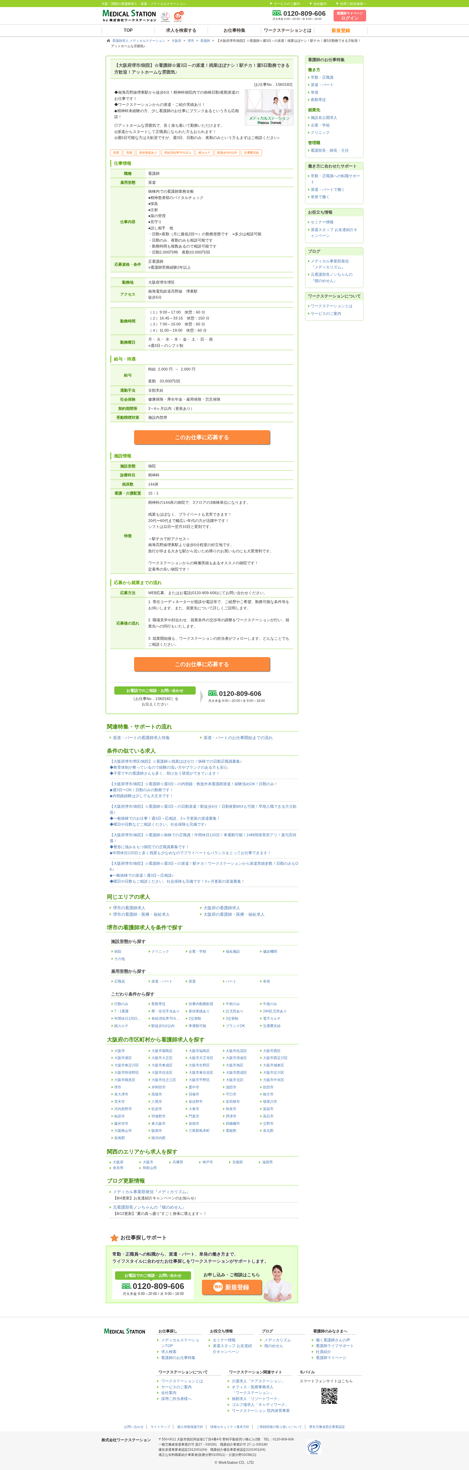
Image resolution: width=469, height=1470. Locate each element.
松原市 (156, 1109)
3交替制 (232, 1018)
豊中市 (194, 1087)
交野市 (268, 1123)
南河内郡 (158, 1138)
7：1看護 (121, 1011)
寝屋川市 (270, 1102)
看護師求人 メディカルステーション (139, 41)
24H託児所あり (275, 1011)
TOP (128, 30)
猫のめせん (273, 1346)
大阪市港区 (123, 1058)
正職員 (119, 981)
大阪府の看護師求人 (222, 907)
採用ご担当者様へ (353, 4)
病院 (117, 951)
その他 (119, 959)
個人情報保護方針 (190, 1427)
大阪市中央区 (273, 1080)
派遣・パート (162, 981)
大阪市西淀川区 (275, 1058)
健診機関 (270, 951)
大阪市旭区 (234, 1065)
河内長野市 (123, 1109)
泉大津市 (121, 1094)
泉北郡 (268, 1131)
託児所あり (234, 1011)
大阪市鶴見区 (124, 1080)
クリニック (160, 951)
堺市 (191, 41)
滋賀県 (267, 1162)
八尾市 (156, 1102)
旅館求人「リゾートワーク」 (256, 1399)
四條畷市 (233, 1123)
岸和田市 (158, 1087)
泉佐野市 (196, 1102)
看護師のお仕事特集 (178, 1358)
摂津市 (231, 1116)
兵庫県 (178, 1162)
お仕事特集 (234, 30)
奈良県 (118, 1168)
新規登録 (237, 1287)
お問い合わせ (134, 1427)
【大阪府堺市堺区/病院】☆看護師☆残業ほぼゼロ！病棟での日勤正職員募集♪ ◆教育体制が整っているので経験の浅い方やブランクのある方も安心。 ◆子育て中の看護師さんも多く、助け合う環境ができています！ (176, 767)
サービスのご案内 (287, 4)
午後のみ (270, 1004)
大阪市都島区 (162, 1051)
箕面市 (268, 1109)
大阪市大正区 (162, 1058)
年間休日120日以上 (129, 1018)
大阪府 (177, 41)
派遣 (192, 981)
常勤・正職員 (322, 77)
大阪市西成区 (236, 1072)
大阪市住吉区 (162, 1072)
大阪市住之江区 (163, 1080)
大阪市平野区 (199, 1080)
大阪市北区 (234, 1080)
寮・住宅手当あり (165, 1011)
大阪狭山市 (123, 1131)
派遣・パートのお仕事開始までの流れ (238, 737)
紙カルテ (121, 1026)
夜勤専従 (158, 1004)
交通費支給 (272, 1026)
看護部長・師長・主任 (330, 150)
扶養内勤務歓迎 (201, 1004)
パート (231, 981)
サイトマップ (160, 1427)
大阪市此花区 (236, 1051)
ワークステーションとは (288, 30)
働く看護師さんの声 (333, 1340)
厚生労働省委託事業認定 (327, 1427)
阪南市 (156, 1131)
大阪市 (119, 1051)
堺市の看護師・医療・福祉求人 (141, 914)
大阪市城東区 (273, 1065)
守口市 (231, 1094)
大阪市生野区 (199, 1065)
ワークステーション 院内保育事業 (261, 1411)
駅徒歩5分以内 (163, 1026)
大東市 (194, 1109)
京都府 (237, 1162)
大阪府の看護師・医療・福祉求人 (234, 914)
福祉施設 (233, 951)
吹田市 (268, 1087)
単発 (266, 981)
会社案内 (320, 4)
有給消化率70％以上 (167, 1018)
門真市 (194, 1116)
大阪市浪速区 (236, 1058)
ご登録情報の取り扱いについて (279, 1427)
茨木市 (119, 1102)
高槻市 (156, 1094)
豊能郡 (231, 1131)
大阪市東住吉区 (201, 1072)
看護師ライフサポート (335, 1346)
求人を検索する (181, 30)
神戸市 (207, 1162)
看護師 (205, 41)
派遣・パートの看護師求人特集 (141, 737)
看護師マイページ (331, 1358)
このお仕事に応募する (202, 437)
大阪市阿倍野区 (126, 1072)
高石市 (268, 1116)
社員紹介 (323, 1352)
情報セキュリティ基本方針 (229, 1427)
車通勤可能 (197, 1026)
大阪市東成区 (162, 1065)
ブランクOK (235, 1026)
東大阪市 (158, 1123)
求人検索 (168, 1352)
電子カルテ (272, 1018)
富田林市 (233, 1102)
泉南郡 (119, 1138)
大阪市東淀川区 (126, 1065)
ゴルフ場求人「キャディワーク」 (260, 1405)
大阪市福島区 (199, 1051)
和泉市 (231, 1109)
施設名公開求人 (324, 117)
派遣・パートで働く (328, 189)
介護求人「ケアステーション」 (258, 1381)
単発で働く (320, 197)
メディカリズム (277, 1340)
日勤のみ (121, 1004)
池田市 (231, 1087)
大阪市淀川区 (273, 1072)
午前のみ (233, 1004)
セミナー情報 (322, 222)
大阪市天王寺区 (201, 1058)
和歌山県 (150, 1168)
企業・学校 (197, 951)
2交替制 (195, 1018)
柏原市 (119, 1116)
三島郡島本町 (199, 1131)
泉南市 (194, 1123)
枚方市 (268, 1094)
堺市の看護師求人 (129, 907)
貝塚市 (194, 1094)
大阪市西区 (272, 1051)
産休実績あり (199, 1011)
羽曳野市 (158, 1116)
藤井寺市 (121, 1123)
